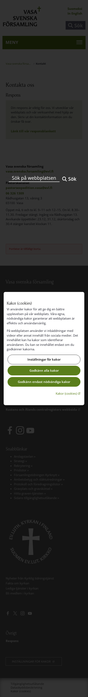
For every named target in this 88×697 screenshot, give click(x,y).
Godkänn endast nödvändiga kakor (44, 382)
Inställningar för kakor (44, 359)
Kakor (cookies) (68, 393)
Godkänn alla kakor (44, 371)
